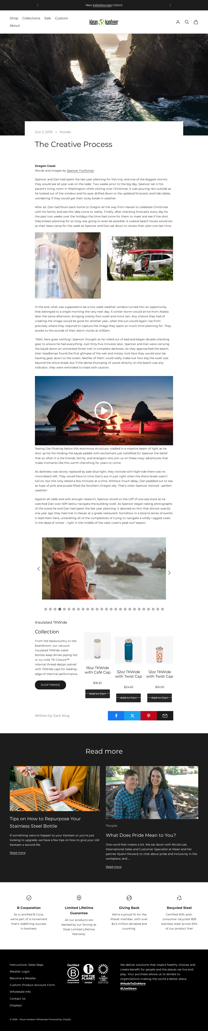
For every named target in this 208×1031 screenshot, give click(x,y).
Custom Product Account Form (32, 985)
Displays (16, 1005)
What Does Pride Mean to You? (141, 835)
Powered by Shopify (60, 1019)
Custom (61, 18)
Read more (17, 853)
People (111, 826)
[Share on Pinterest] (149, 715)
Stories (65, 132)
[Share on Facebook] (116, 715)
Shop (14, 18)
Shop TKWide (50, 684)
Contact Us (18, 998)
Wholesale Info (20, 992)
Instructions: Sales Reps (26, 965)
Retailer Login (20, 971)
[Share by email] (165, 715)
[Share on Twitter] (132, 715)
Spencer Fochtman (80, 170)
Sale (47, 18)
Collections (31, 18)
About (15, 26)
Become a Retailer (23, 978)
